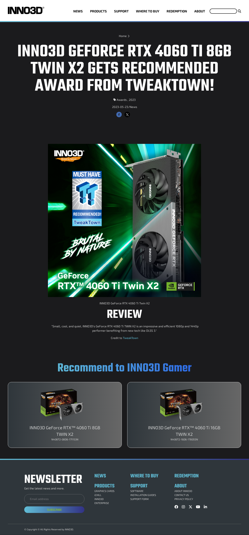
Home (123, 36)
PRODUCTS (98, 11)
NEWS (78, 11)
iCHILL (97, 495)
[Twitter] (127, 114)
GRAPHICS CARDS (104, 491)
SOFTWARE (136, 491)
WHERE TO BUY (147, 11)
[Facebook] (119, 114)
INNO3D (99, 499)
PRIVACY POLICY (183, 499)
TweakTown (130, 338)
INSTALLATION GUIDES (143, 495)
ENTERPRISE (101, 503)
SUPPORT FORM (139, 499)
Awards (122, 99)
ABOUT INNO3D (183, 491)
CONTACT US (181, 495)
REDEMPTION (177, 11)
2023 (132, 99)
